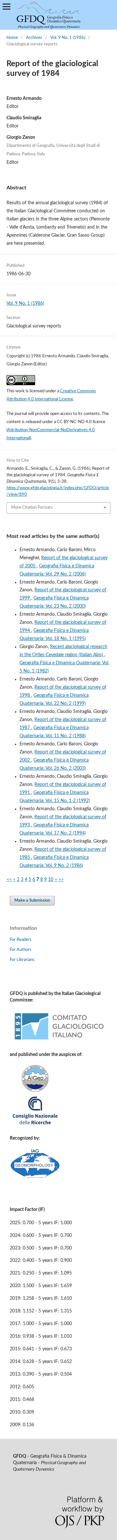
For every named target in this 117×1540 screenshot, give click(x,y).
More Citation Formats (32, 507)
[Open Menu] (6, 6)
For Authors (21, 950)
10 (50, 879)
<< (9, 879)
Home (12, 38)
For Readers (21, 940)
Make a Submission (32, 900)
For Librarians (22, 960)
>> (61, 879)
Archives (34, 38)
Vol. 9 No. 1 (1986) (67, 38)
